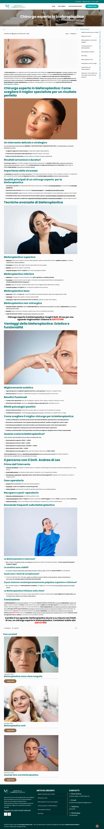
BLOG (97, 1)
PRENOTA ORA (91, 6)
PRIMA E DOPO (86, 1)
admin (15, 33)
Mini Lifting (84, 55)
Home (35, 20)
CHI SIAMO (78, 1)
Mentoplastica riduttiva (87, 52)
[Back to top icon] (97, 826)
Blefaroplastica (44, 20)
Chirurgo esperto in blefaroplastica (86, 47)
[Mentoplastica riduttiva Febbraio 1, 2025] (4, 823)
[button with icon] (5, 814)
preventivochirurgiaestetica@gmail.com (80, 802)
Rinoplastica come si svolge (89, 63)
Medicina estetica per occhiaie (89, 32)
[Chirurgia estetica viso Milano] (15, 6)
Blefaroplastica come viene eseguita (23, 676)
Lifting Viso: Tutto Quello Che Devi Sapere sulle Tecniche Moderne (89, 75)
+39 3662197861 (73, 815)
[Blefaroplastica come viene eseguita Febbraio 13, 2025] (100, 823)
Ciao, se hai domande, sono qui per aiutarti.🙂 (8, 818)
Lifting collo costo (86, 36)
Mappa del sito (22, 826)
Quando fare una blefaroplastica (21, 775)
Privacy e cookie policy (10, 826)
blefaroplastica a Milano (11, 84)
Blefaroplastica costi (15, 725)
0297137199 (15, 613)
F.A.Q (93, 1)
